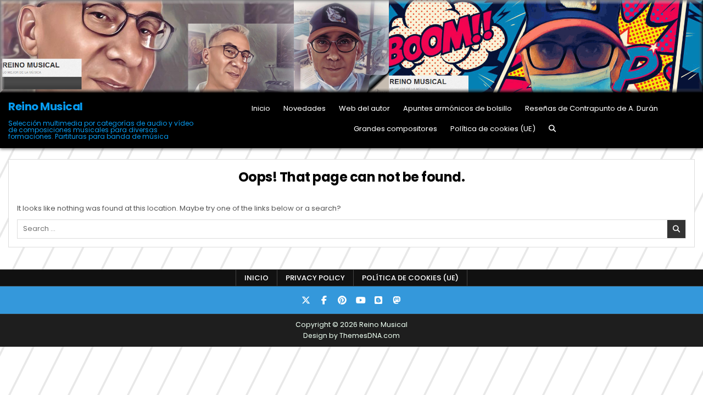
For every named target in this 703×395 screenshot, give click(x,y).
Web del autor (364, 108)
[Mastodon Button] (396, 300)
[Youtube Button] (360, 300)
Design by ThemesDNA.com (351, 335)
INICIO (256, 278)
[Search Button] (552, 129)
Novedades (304, 108)
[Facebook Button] (324, 300)
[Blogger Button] (378, 300)
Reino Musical (45, 106)
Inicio (261, 108)
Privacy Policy (315, 278)
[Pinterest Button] (342, 300)
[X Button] (306, 300)
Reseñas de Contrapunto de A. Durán (591, 108)
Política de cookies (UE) (492, 128)
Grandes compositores (395, 128)
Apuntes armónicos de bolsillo (457, 108)
